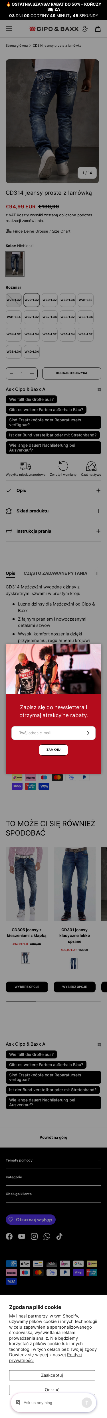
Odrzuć (52, 1389)
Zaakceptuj (52, 1375)
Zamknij (53, 750)
